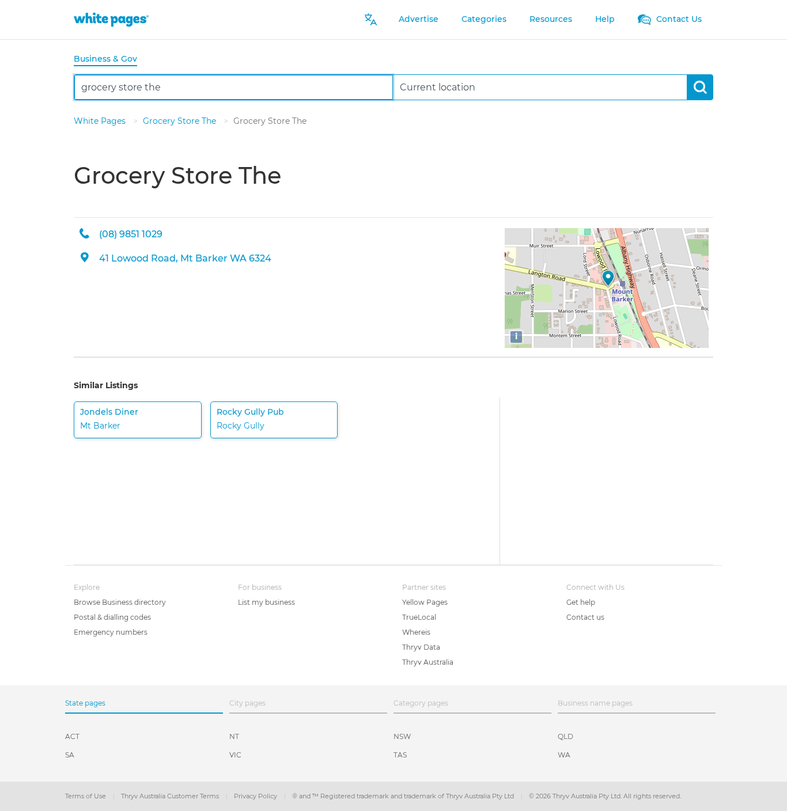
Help (605, 19)
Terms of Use (86, 796)
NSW (402, 736)
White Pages (101, 121)
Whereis (416, 632)
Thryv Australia (427, 662)
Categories (483, 19)
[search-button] (700, 87)
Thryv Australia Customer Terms (171, 796)
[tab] (110, 59)
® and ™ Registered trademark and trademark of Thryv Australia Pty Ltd (404, 796)
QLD (565, 736)
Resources (550, 19)
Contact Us (678, 19)
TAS (400, 755)
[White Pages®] (111, 19)
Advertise (418, 19)
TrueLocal (419, 617)
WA (564, 755)
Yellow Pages (425, 602)
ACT (72, 736)
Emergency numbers (110, 632)
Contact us (585, 617)
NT (234, 736)
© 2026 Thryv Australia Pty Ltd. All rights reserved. (605, 796)
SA (69, 755)
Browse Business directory (120, 602)
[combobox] (233, 87)
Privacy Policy (256, 796)
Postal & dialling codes (112, 617)
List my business (266, 602)
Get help (580, 602)
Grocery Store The (180, 121)
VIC (235, 755)
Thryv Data (421, 647)
